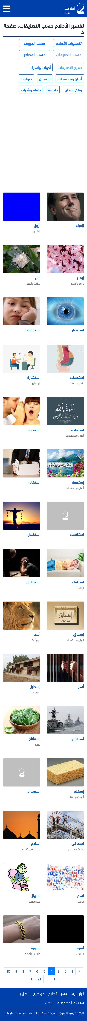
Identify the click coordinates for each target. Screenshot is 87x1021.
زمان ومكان (73, 89)
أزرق (37, 225)
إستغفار (78, 482)
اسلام (35, 843)
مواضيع (38, 993)
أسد (37, 634)
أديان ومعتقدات (69, 78)
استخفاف (32, 329)
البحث (49, 1002)
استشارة (33, 377)
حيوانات (26, 78)
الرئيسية (78, 993)
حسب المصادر (34, 54)
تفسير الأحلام (58, 993)
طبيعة (53, 89)
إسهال (35, 895)
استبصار (78, 329)
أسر (81, 686)
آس (37, 277)
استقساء (77, 534)
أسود (80, 947)
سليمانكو (8, 1013)
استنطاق (33, 581)
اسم (80, 895)
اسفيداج (33, 791)
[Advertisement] (43, 140)
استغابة (34, 429)
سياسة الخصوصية (70, 1002)
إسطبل (35, 686)
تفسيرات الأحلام (69, 43)
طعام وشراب (31, 89)
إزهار (80, 277)
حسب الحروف (34, 43)
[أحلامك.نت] (74, 8)
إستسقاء (77, 377)
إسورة (35, 947)
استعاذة (77, 429)
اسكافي (77, 843)
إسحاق (78, 634)
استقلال (33, 534)
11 (55, 979)
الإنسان (45, 78)
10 (8, 971)
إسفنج (79, 791)
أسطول (78, 738)
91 (39, 979)
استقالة (34, 482)
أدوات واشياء (41, 67)
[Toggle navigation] (7, 8)
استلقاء (78, 581)
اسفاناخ (34, 738)
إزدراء (80, 225)
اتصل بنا (23, 993)
